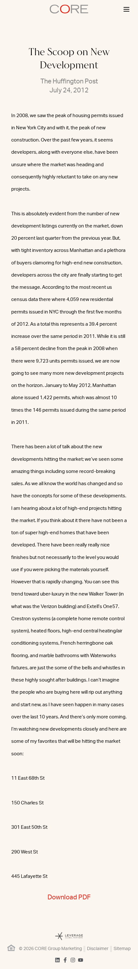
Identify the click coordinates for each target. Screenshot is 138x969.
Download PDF (69, 897)
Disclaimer (97, 949)
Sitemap (122, 949)
